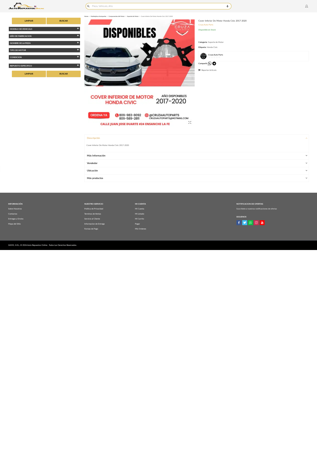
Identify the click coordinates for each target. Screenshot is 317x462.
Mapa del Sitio (14, 224)
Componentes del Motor (117, 16)
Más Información (96, 155)
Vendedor (92, 163)
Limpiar (29, 21)
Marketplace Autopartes (98, 16)
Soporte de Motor (133, 16)
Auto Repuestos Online (37, 245)
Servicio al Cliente (92, 219)
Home (86, 16)
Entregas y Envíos (15, 219)
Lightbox (190, 122)
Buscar (63, 21)
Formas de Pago (91, 229)
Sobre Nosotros (15, 209)
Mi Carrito (139, 219)
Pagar (137, 224)
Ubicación (92, 170)
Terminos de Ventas (92, 214)
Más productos (95, 178)
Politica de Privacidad (93, 209)
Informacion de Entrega (94, 224)
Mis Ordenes (140, 229)
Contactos (12, 214)
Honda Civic (212, 47)
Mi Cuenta (139, 209)
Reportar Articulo (208, 70)
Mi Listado (139, 214)
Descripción (93, 138)
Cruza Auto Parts (205, 25)
